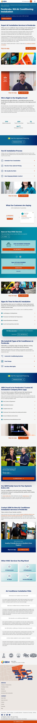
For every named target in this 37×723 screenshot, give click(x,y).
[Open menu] (35, 1)
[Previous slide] (17, 257)
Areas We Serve (6, 4)
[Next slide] (20, 257)
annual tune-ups (26, 495)
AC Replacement (9, 570)
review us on (9, 218)
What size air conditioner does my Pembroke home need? (18, 605)
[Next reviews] (35, 217)
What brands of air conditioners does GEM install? (18, 595)
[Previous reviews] (19, 217)
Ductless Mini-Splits (27, 579)
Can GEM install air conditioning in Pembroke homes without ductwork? (18, 628)
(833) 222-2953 (5, 48)
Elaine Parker (26, 213)
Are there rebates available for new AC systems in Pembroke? (18, 638)
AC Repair (9, 579)
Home (2, 4)
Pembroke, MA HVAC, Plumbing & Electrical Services (19, 4)
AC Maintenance (27, 570)
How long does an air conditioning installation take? (18, 618)
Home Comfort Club (7, 495)
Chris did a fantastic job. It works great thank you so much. (26, 218)
